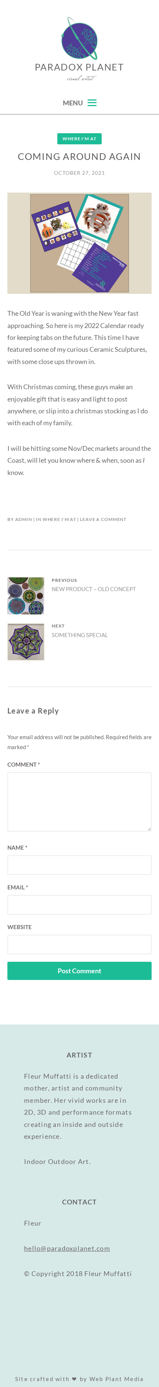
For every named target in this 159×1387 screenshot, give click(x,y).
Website (19, 927)
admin (23, 519)
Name (17, 847)
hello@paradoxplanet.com (67, 1248)
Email (17, 887)
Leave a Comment (103, 519)
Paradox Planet (79, 66)
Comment (23, 764)
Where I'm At (79, 138)
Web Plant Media (116, 1378)
